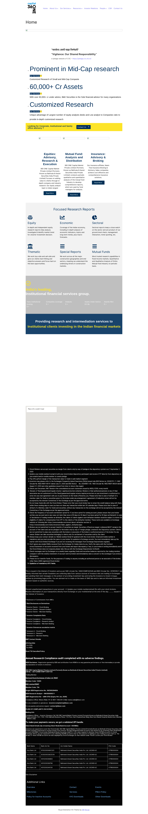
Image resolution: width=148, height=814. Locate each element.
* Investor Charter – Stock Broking (37, 607)
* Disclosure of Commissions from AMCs (40, 600)
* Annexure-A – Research (34, 633)
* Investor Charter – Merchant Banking (38, 612)
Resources (77, 8)
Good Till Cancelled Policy (35, 651)
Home (45, 8)
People (102, 8)
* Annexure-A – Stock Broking (36, 631)
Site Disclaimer (31, 775)
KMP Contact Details (33, 639)
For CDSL (29, 645)
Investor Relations (91, 8)
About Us (53, 8)
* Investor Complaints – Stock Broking (38, 619)
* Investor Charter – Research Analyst (38, 609)
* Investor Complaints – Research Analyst (40, 621)
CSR (110, 8)
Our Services (65, 8)
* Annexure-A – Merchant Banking (37, 636)
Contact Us (118, 8)
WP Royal (85, 810)
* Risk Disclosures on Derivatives (38, 603)
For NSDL (29, 647)
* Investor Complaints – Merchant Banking (40, 624)
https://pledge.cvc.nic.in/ (81, 59)
